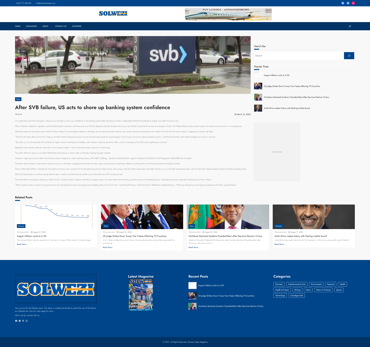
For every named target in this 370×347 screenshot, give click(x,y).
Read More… (22, 244)
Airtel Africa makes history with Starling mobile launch (287, 108)
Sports (339, 289)
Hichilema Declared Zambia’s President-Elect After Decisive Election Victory (296, 97)
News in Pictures (323, 289)
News (18, 99)
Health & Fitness (282, 289)
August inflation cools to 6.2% (276, 75)
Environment (316, 284)
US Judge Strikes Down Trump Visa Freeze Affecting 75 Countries (292, 86)
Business (21, 226)
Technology (280, 295)
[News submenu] (48, 26)
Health (342, 284)
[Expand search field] (350, 26)
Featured (330, 284)
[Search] (349, 55)
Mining (297, 289)
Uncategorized (297, 295)
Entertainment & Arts (296, 284)
